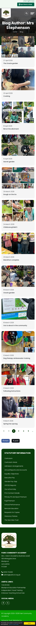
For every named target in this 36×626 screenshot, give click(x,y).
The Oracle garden (10, 63)
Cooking (6, 96)
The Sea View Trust (12, 520)
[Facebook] (3, 603)
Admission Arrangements (14, 466)
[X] (8, 603)
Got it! (29, 623)
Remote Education (11, 508)
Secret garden (8, 162)
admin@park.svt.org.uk (11, 575)
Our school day (10, 489)
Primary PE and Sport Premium (16, 497)
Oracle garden (9, 293)
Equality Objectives (12, 474)
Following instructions (11, 391)
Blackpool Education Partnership (13, 587)
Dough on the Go (10, 194)
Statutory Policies (11, 516)
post (16, 441)
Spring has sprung (10, 424)
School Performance (12, 505)
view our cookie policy (14, 624)
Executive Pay (10, 478)
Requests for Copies (12, 512)
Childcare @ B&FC (10, 227)
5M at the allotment (11, 129)
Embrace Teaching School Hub (13, 593)
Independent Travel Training (11, 590)
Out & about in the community (15, 325)
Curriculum (8, 458)
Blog (21, 32)
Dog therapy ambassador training (16, 358)
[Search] (26, 13)
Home (15, 32)
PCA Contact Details (12, 493)
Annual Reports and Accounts (16, 470)
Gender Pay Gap (11, 481)
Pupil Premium (10, 501)
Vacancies (5, 585)
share (6, 441)
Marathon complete (11, 260)
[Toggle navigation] (32, 13)
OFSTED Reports (10, 485)
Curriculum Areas (11, 462)
